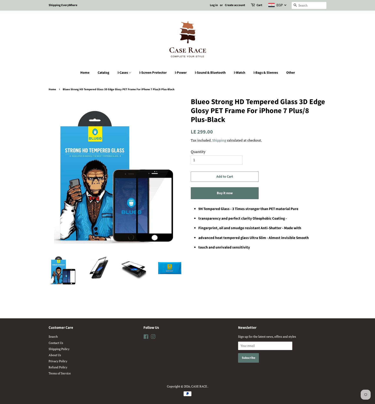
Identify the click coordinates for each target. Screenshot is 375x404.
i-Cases (123, 72)
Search (53, 336)
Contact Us (56, 343)
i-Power (181, 72)
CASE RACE (199, 386)
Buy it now (225, 193)
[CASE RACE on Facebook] (145, 337)
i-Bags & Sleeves (265, 72)
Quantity (198, 151)
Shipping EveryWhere (63, 5)
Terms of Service (60, 373)
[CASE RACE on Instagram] (153, 337)
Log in (214, 5)
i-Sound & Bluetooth (210, 72)
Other (290, 72)
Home (84, 72)
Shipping (219, 140)
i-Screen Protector (153, 72)
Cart (259, 5)
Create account (235, 5)
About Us (55, 355)
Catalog (103, 72)
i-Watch (239, 72)
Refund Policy (58, 367)
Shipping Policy (59, 349)
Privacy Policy (58, 361)
